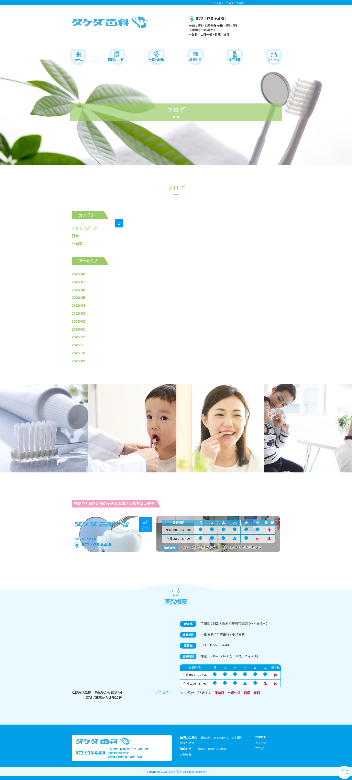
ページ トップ (344, 772)
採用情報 (261, 737)
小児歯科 (221, 749)
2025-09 (78, 361)
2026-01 (78, 329)
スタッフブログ (84, 228)
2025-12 (78, 337)
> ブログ (219, 2)
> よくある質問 (235, 2)
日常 (75, 236)
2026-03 (78, 313)
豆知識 (77, 244)
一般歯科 (200, 749)
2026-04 (78, 305)
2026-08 (78, 274)
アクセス (261, 742)
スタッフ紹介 (218, 737)
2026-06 (78, 290)
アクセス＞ (164, 692)
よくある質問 (234, 737)
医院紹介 (206, 737)
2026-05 (78, 298)
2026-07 (78, 282)
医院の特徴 (187, 743)
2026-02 (78, 321)
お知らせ (185, 754)
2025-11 (78, 345)
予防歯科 (211, 749)
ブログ (259, 748)
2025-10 (78, 353)
